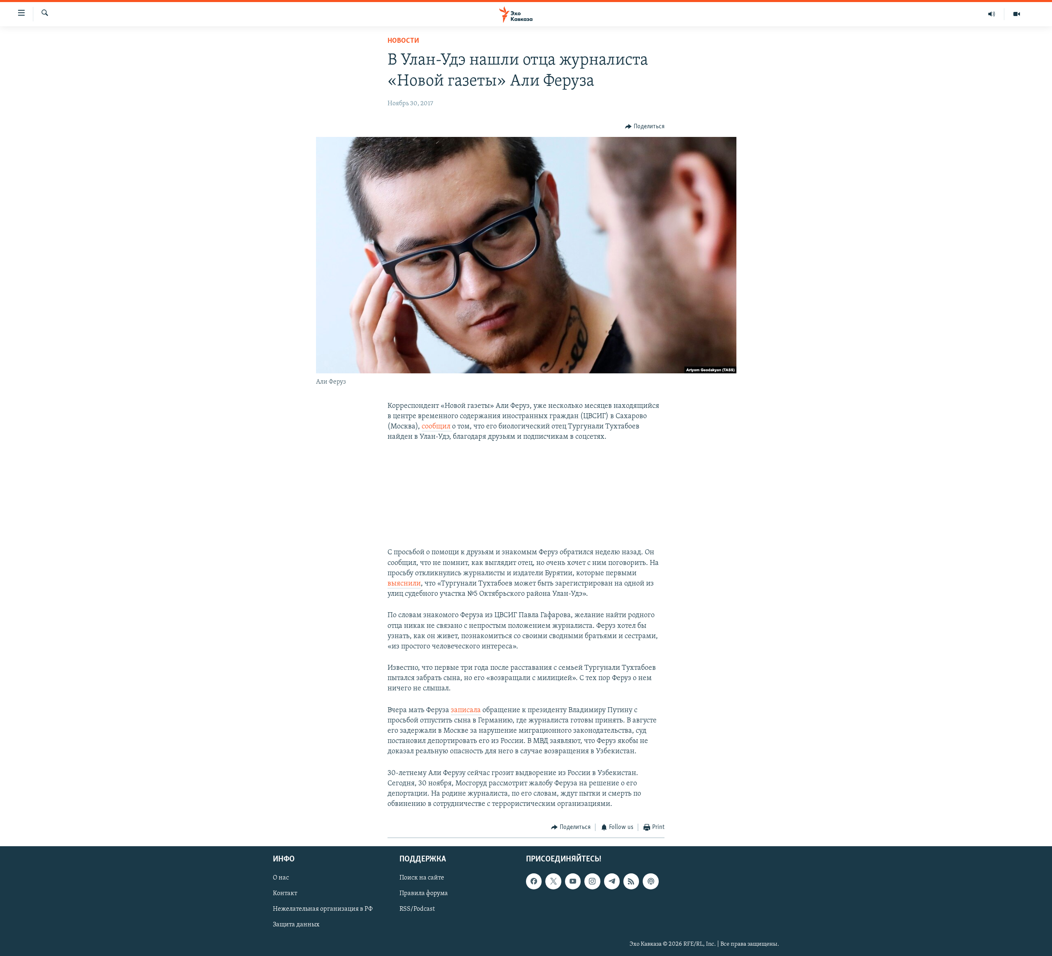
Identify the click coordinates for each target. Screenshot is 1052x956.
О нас (281, 878)
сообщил (437, 427)
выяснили (404, 584)
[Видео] (1016, 14)
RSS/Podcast (417, 909)
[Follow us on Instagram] (592, 881)
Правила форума (423, 893)
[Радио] (991, 14)
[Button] (644, 126)
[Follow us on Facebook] (534, 881)
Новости (403, 41)
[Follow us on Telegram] (612, 881)
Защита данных (296, 924)
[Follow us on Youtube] (573, 881)
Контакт (285, 893)
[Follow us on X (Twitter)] (553, 881)
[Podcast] (650, 881)
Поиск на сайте (421, 878)
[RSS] (631, 881)
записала (466, 710)
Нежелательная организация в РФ (323, 909)
